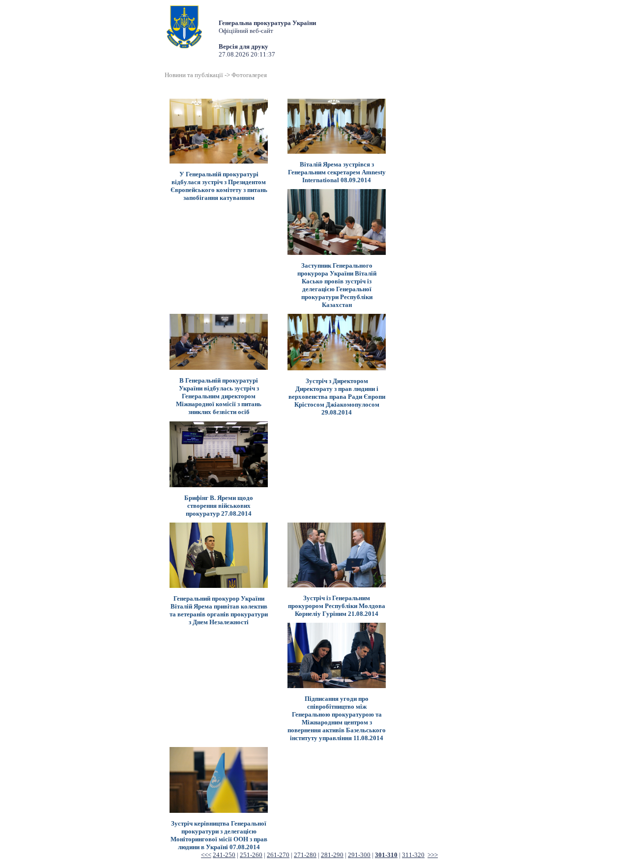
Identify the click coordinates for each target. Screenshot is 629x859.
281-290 (332, 855)
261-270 (278, 855)
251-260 (251, 855)
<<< (206, 855)
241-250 (224, 855)
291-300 (359, 855)
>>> (433, 855)
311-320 (413, 855)
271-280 (305, 855)
